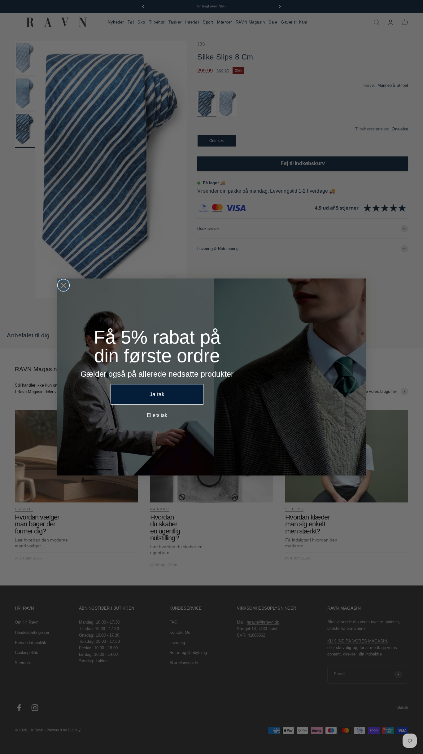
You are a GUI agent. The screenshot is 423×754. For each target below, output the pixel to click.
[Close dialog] (63, 285)
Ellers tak (157, 415)
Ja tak (157, 394)
